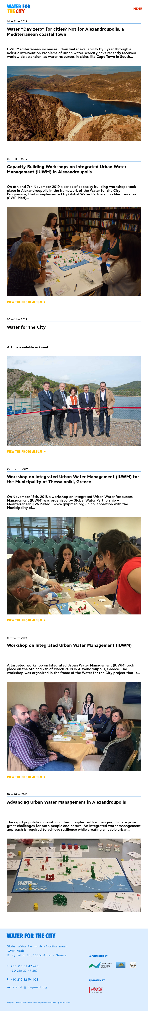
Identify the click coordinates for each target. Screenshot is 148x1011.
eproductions (65, 1002)
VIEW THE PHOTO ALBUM (24, 302)
